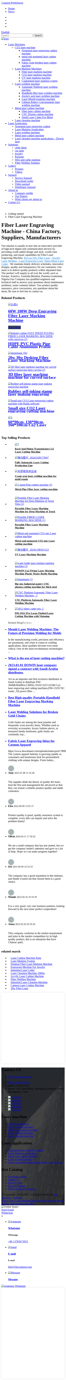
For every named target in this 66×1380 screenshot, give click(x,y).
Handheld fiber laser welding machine (42, 93)
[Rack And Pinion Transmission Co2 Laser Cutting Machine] (17, 444)
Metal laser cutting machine (29, 108)
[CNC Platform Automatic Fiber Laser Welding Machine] (36, 595)
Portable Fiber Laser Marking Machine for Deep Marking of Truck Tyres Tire (35, 511)
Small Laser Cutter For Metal (37, 117)
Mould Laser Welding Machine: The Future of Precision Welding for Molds (34, 631)
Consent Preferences (12, 2)
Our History (21, 196)
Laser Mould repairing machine (38, 99)
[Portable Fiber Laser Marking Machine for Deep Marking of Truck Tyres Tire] (36, 504)
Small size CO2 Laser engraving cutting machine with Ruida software (31, 411)
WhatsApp (7, 1212)
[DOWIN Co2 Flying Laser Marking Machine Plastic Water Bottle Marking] (36, 566)
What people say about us (22, 1188)
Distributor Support (25, 187)
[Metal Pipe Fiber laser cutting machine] (33, 484)
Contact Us (14, 202)
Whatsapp (20, 1286)
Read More (14, 327)
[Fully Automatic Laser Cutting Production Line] (32, 457)
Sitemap (17, 1197)
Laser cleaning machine (27, 120)
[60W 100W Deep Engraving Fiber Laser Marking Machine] (13, 304)
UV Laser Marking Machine (30, 554)
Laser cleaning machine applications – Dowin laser (35, 1162)
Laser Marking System (23, 961)
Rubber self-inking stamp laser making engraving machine (30, 394)
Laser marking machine (20, 1127)
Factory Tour (15, 1182)
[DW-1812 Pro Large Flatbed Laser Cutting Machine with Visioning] (29, 608)
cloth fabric (21, 147)
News (11, 11)
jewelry (19, 153)
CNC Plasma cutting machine (37, 114)
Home (11, 8)
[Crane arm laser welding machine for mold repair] (26, 471)
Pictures (19, 168)
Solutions (13, 144)
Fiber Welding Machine (23, 979)
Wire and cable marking (27, 159)
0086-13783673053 (18, 1082)
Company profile (24, 193)
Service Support (23, 178)
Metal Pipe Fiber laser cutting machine (36, 489)
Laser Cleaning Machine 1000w (28, 973)
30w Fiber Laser (19, 988)
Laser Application (17, 123)
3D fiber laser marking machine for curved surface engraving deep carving (32, 377)
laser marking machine (22, 1203)
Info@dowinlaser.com (20, 1076)
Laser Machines (16, 44)
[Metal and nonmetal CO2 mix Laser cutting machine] (36, 536)
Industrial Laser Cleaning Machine (29, 982)
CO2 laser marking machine (37, 74)
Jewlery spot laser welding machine (41, 96)
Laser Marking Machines (28, 68)
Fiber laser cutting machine (36, 111)
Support (12, 175)
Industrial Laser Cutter (23, 970)
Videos (18, 171)
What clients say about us (28, 199)
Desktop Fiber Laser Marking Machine (31, 964)
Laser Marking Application (29, 129)
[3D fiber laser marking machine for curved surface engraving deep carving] (33, 369)
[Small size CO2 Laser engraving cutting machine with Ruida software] (33, 403)
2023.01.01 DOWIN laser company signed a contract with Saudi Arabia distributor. (33, 668)
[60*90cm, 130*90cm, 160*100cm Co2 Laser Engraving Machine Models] (10, 417)
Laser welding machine (27, 83)
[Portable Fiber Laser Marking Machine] (36, 520)
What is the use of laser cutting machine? (36, 658)
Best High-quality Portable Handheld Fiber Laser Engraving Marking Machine (34, 701)
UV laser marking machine (36, 77)
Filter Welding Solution (27, 162)
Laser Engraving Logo (31, 261)
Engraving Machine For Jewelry (28, 967)
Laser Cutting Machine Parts (26, 958)
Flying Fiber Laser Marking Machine (21, 1200)
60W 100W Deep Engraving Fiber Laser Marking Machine (32, 315)
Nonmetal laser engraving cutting (32, 126)
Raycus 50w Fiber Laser (37, 258)
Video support (22, 184)
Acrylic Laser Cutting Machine (27, 976)
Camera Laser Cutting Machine (27, 985)
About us (13, 190)
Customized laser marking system (39, 80)
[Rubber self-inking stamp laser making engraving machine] (33, 386)
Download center (24, 181)
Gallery (12, 165)
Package (19, 156)
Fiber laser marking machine (37, 71)
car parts (19, 150)
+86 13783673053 (18, 1241)
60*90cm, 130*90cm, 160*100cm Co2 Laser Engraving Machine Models (32, 425)
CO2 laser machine (25, 47)
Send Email (7, 1209)
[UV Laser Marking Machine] (32, 549)
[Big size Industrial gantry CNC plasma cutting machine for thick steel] (24, 579)
